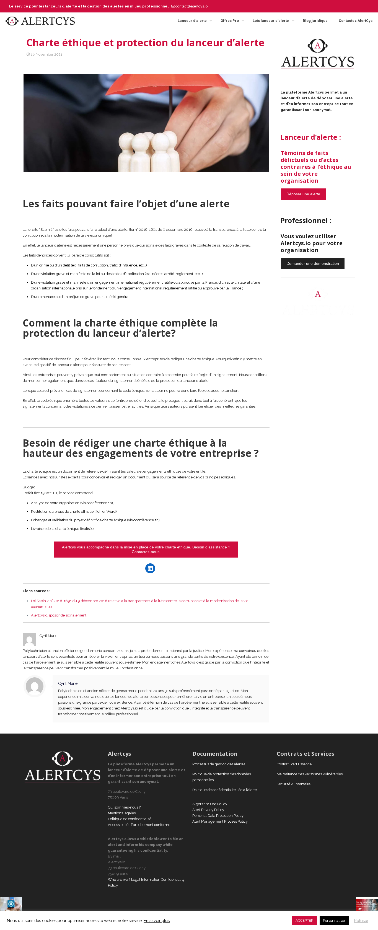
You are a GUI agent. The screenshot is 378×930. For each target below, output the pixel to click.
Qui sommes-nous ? (124, 807)
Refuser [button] (361, 920)
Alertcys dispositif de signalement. (59, 615)
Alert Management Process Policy (220, 821)
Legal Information (145, 879)
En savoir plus (157, 920)
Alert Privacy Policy (208, 810)
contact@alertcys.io (191, 6)
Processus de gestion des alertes (218, 764)
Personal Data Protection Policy (218, 816)
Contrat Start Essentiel (295, 764)
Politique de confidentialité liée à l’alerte (224, 790)
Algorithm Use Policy (209, 804)
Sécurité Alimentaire (293, 784)
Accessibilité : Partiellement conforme (139, 825)
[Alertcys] (40, 20)
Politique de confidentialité (130, 819)
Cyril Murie (68, 683)
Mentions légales (122, 813)
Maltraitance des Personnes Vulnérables (310, 774)
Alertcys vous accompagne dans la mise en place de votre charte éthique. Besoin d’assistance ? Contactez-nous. (146, 549)
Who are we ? (119, 879)
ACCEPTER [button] (305, 920)
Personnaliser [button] (334, 920)
